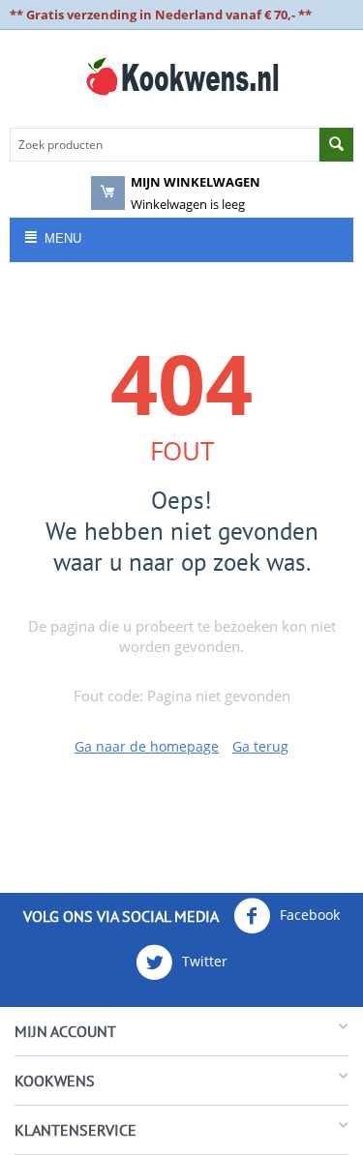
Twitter (202, 961)
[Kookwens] (182, 75)
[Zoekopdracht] (336, 145)
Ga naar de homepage (147, 746)
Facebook (308, 914)
